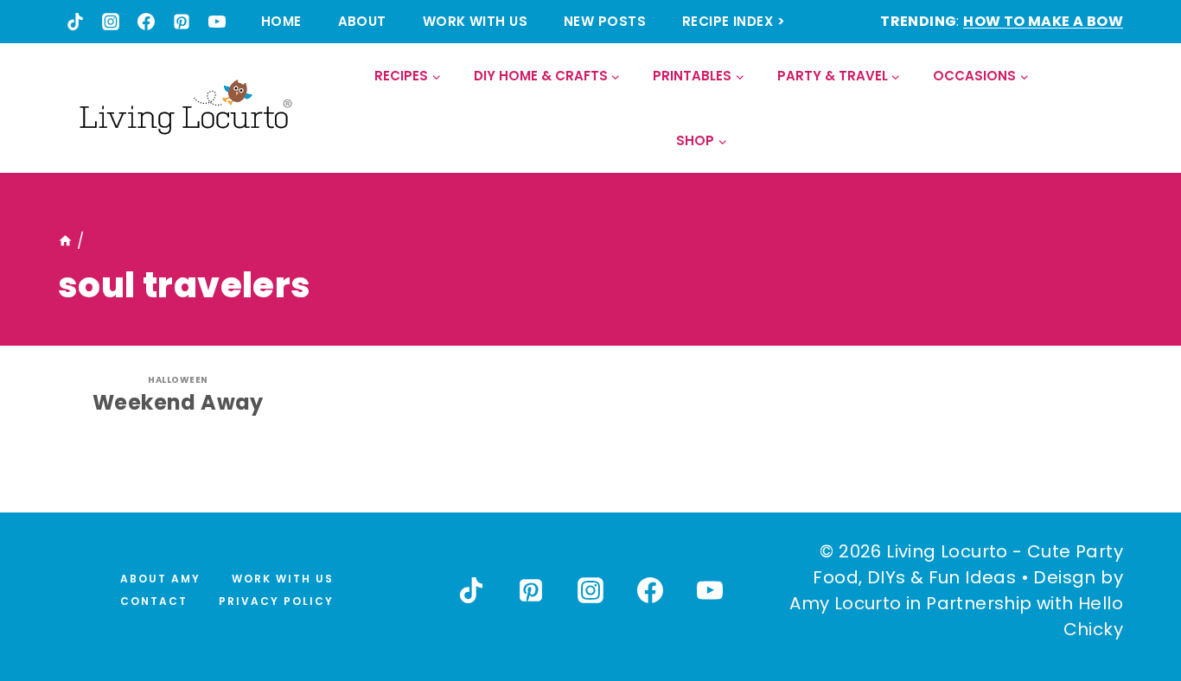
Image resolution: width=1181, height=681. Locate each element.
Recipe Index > (733, 21)
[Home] (65, 241)
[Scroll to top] (1130, 604)
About (362, 21)
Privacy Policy (276, 601)
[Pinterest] (181, 21)
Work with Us (475, 21)
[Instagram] (110, 21)
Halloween (178, 379)
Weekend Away (178, 402)
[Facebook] (146, 21)
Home (281, 21)
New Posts (605, 21)
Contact (154, 601)
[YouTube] (217, 21)
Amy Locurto (845, 603)
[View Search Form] (1109, 108)
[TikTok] (75, 21)
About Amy (160, 578)
